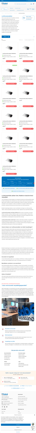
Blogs (30, 8)
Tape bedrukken (12, 10)
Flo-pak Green (7, 357)
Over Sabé (28, 9)
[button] (34, 414)
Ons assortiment (5, 9)
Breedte (12, 181)
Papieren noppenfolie (22, 356)
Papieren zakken (21, 357)
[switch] (33, 429)
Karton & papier (21, 403)
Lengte (4, 181)
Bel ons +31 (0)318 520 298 (8, 377)
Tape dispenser (21, 363)
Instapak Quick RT (7, 356)
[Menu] (34, 423)
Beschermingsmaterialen (8, 13)
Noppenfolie (15, 13)
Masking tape (20, 366)
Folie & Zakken (21, 401)
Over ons (3, 411)
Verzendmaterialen (21, 396)
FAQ (19, 411)
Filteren (5, 36)
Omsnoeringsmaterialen (22, 399)
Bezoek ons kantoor (7, 381)
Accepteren (18, 424)
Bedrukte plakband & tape (23, 364)
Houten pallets (7, 364)
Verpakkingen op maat (20, 10)
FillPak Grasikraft (7, 354)
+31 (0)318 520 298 (31, 0)
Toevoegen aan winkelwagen (10, 83)
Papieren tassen (21, 354)
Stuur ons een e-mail (24, 377)
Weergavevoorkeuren (18, 429)
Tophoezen (11, 8)
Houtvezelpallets (7, 363)
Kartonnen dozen (17, 8)
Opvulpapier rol (7, 359)
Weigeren (18, 427)
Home (3, 13)
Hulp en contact (33, 9)
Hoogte (19, 181)
